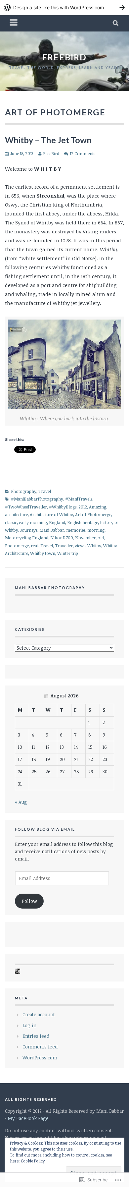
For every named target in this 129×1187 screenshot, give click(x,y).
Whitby (94, 546)
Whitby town (42, 553)
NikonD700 (61, 538)
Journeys (28, 530)
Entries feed (35, 1036)
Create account (38, 1014)
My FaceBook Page (28, 1118)
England (57, 522)
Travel (44, 491)
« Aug (21, 802)
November (85, 538)
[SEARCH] (116, 23)
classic (11, 522)
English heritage (82, 522)
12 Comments (82, 153)
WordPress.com (39, 1057)
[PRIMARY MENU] (14, 23)
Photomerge (17, 546)
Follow (29, 901)
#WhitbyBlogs (62, 507)
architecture (16, 514)
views (80, 546)
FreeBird (51, 153)
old (101, 538)
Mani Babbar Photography (50, 587)
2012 (82, 507)
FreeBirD (64, 57)
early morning (33, 522)
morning (96, 530)
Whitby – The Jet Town (48, 140)
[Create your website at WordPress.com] (64, 7)
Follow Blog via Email (45, 829)
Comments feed (40, 1046)
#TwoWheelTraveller (26, 507)
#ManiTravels (78, 499)
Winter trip (67, 553)
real (34, 546)
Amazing (97, 507)
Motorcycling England (26, 538)
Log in (29, 1025)
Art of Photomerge (93, 514)
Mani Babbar (51, 530)
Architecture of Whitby (51, 514)
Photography (23, 491)
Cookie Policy (33, 1160)
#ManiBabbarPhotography (37, 499)
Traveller (64, 546)
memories (75, 530)
